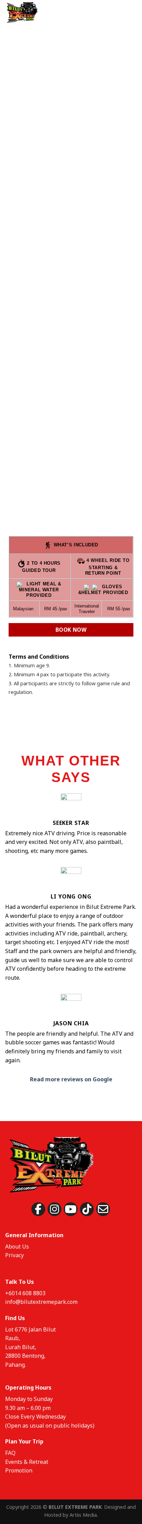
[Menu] (133, 11)
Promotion (18, 1470)
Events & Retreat (26, 1462)
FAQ (10, 1453)
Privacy (14, 1255)
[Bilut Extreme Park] (33, 12)
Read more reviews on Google (71, 1079)
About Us (17, 1246)
